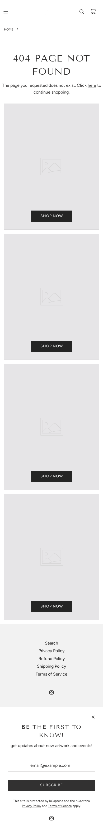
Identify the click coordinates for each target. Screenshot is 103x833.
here (92, 85)
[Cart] (93, 11)
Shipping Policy (51, 666)
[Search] (81, 11)
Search (51, 643)
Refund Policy (52, 658)
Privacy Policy (51, 650)
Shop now (51, 216)
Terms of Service (51, 674)
